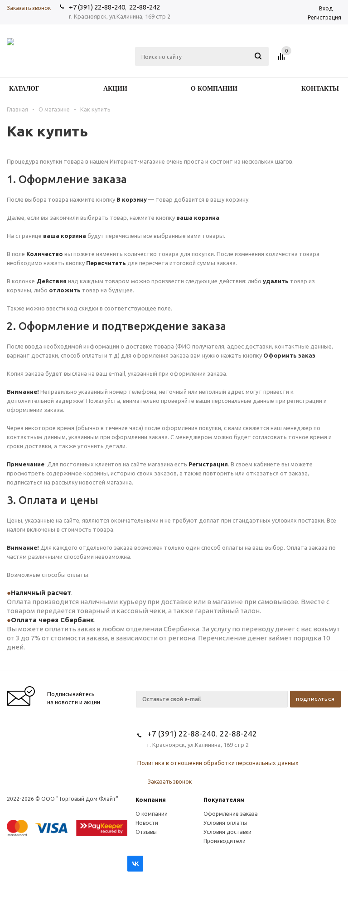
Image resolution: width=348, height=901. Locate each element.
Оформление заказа (230, 814)
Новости (146, 823)
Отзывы (146, 832)
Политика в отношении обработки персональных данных (218, 763)
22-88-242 (144, 7)
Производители (224, 841)
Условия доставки (227, 832)
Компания (150, 799)
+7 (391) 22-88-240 (97, 7)
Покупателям (224, 799)
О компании (151, 814)
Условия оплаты (225, 823)
